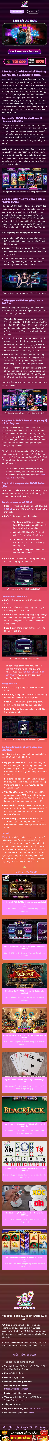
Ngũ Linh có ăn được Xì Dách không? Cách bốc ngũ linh (24, 1081)
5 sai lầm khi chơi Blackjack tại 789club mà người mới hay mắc (24, 1125)
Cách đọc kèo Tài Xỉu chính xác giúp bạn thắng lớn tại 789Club (24, 1170)
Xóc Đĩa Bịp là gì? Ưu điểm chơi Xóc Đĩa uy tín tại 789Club (24, 1214)
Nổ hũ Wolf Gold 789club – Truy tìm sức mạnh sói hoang (24, 1258)
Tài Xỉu (7, 338)
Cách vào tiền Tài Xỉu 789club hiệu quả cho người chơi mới (24, 903)
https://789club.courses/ (16, 1389)
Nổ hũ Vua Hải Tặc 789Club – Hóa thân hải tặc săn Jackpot (24, 992)
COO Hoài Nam (36, 1408)
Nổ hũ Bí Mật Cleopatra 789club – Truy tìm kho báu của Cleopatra (24, 1036)
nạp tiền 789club (30, 672)
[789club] (24, 4)
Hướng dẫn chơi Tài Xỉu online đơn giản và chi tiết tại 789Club (24, 948)
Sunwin (30, 1412)
